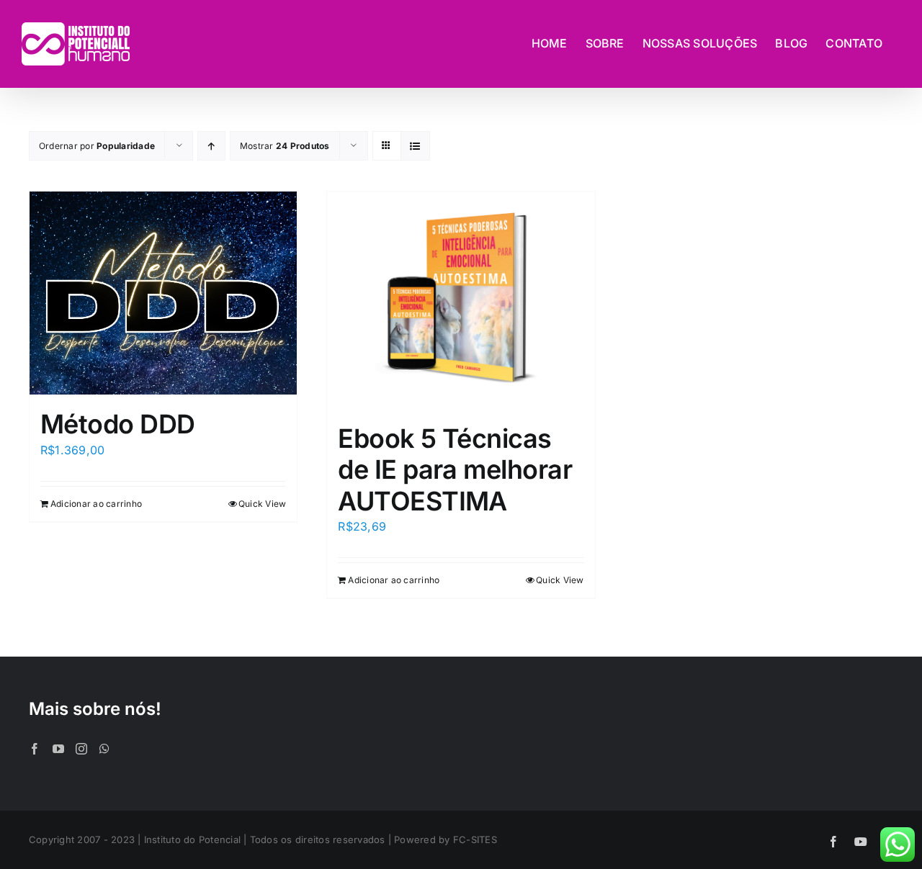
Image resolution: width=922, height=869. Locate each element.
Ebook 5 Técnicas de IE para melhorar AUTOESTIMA (455, 469)
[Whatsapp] (104, 749)
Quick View (262, 503)
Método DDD (117, 424)
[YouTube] (58, 749)
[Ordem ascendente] (211, 146)
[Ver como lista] (415, 146)
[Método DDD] (163, 293)
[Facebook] (34, 749)
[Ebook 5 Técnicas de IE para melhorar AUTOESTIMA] (460, 300)
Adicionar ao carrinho (96, 503)
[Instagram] (81, 749)
